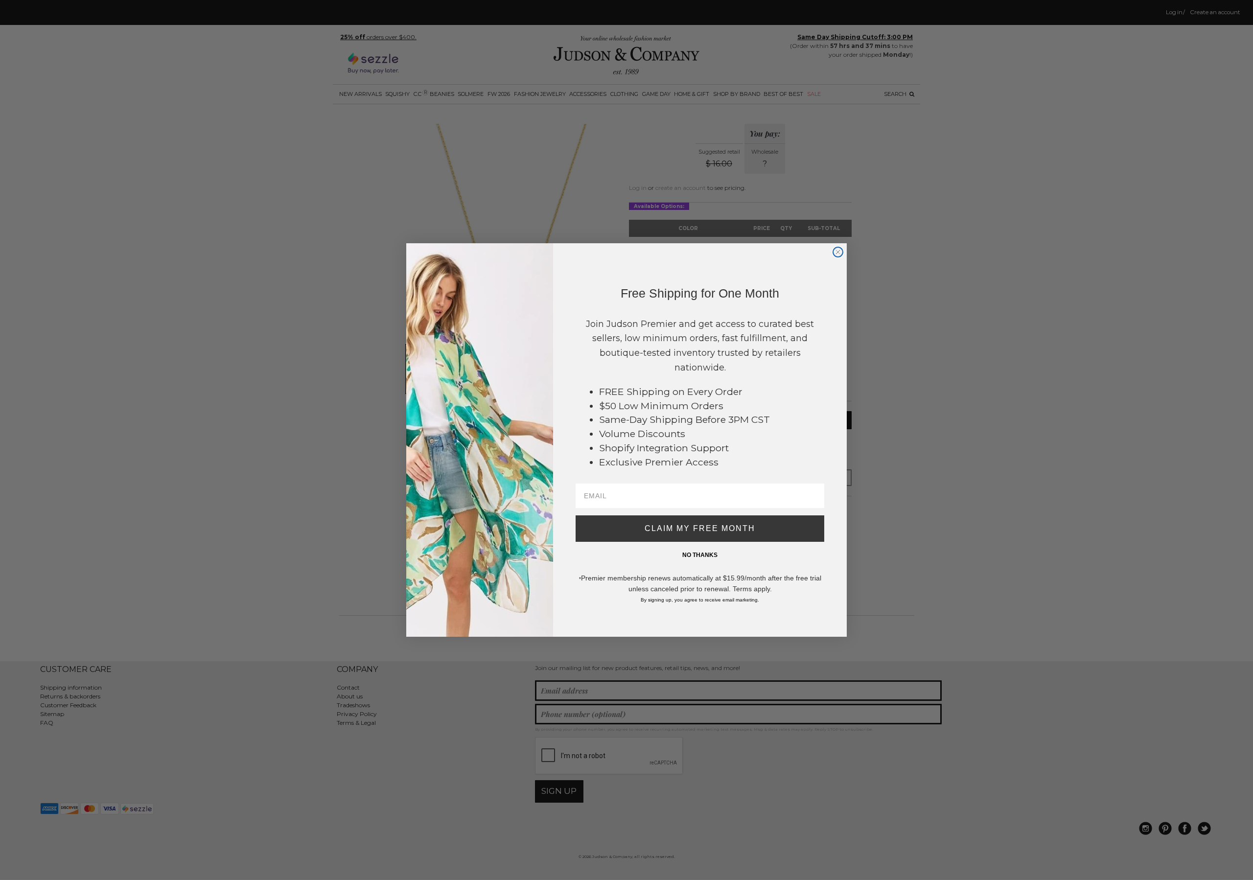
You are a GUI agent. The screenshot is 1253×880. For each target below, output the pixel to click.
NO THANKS (700, 555)
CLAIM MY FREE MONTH (700, 528)
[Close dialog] (838, 252)
